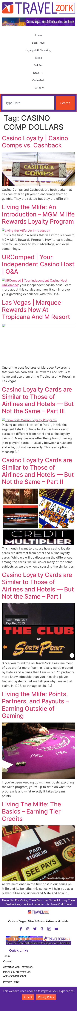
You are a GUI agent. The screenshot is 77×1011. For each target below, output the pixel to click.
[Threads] (42, 929)
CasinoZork (38, 80)
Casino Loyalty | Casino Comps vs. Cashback (35, 141)
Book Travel (38, 42)
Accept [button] (28, 997)
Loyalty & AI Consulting (38, 50)
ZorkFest (38, 65)
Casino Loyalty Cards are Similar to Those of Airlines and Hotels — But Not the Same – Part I (38, 585)
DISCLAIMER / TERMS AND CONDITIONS (16, 974)
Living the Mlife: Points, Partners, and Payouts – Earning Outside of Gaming (35, 704)
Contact (7, 961)
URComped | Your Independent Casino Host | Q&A (38, 264)
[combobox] (28, 103)
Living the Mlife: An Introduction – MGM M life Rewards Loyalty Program (38, 214)
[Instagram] (28, 929)
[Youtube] (56, 929)
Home (38, 35)
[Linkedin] (49, 929)
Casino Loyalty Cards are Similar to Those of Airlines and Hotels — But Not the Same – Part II (38, 470)
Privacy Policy (11, 981)
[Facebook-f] (20, 929)
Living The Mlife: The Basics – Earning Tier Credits (31, 811)
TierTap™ (38, 88)
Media (38, 57)
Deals (36, 72)
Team (6, 955)
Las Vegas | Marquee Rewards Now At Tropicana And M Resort (36, 310)
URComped (10, 285)
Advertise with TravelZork (18, 966)
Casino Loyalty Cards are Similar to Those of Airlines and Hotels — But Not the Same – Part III (38, 400)
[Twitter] (35, 929)
